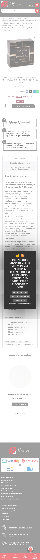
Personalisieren (20, 300)
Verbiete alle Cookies (20, 296)
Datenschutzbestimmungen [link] (20, 304)
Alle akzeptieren (20, 292)
